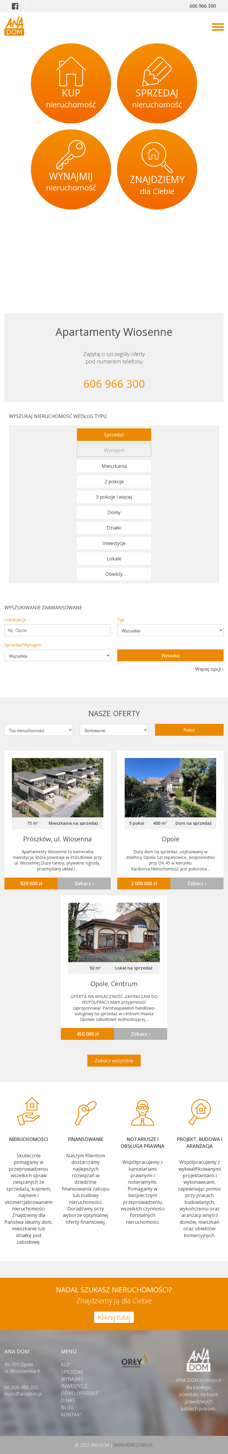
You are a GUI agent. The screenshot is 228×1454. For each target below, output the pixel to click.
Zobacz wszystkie (114, 1060)
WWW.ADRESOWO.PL (133, 1445)
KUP (65, 1364)
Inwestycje (114, 543)
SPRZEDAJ (72, 1372)
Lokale (114, 558)
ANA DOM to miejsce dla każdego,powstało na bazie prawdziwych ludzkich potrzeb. (198, 1394)
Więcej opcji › (209, 669)
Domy (114, 512)
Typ (120, 619)
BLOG (67, 1407)
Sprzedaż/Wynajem (23, 645)
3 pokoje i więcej (114, 497)
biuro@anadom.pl (23, 1394)
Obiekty (114, 574)
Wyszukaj (170, 655)
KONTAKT (72, 1414)
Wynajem (114, 450)
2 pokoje (114, 481)
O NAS (68, 1400)
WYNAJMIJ (72, 1379)
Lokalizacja (15, 619)
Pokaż (189, 730)
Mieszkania (114, 466)
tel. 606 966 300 (21, 1387)
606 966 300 (202, 6)
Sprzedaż (114, 434)
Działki (114, 528)
